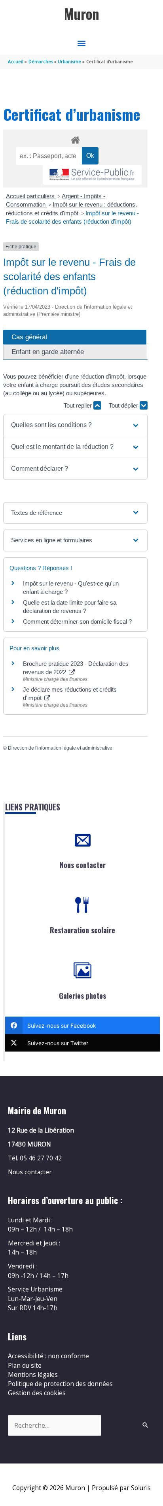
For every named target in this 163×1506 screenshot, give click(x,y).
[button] (75, 425)
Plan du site (25, 1365)
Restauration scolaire (82, 930)
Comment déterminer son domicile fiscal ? (77, 621)
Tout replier (78, 405)
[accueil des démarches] (75, 138)
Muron (81, 14)
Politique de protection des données (60, 1383)
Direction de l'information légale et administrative (60, 748)
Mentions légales (33, 1374)
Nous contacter (83, 865)
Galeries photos (82, 995)
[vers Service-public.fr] (92, 175)
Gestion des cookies (37, 1392)
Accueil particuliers (31, 196)
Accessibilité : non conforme (48, 1355)
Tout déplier (124, 405)
